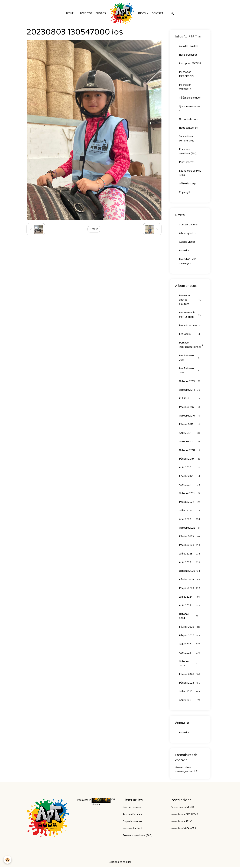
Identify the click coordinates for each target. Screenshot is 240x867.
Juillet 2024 (189, 597)
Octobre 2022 (189, 528)
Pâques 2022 (189, 502)
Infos (142, 13)
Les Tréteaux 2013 (189, 370)
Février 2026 (189, 674)
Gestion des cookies (120, 862)
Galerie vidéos (187, 242)
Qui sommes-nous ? (189, 108)
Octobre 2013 (189, 381)
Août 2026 (189, 700)
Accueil (71, 13)
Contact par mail (188, 224)
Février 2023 (189, 536)
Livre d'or (86, 13)
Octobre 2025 (189, 663)
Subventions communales (186, 138)
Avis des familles (188, 46)
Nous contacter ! (188, 128)
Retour (94, 229)
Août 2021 (189, 485)
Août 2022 (189, 519)
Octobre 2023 (189, 571)
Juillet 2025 (189, 644)
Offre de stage (187, 183)
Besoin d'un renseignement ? (186, 769)
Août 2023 (189, 562)
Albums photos (187, 233)
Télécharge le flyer (190, 98)
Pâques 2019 (189, 459)
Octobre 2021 (189, 493)
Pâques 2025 (189, 635)
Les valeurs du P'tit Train (190, 173)
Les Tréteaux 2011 (189, 357)
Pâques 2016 (189, 407)
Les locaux (189, 334)
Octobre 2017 (189, 441)
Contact (157, 13)
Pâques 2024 (189, 588)
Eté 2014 (189, 398)
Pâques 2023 (189, 545)
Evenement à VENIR (182, 807)
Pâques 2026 (189, 683)
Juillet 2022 (189, 510)
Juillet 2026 (189, 691)
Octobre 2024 (189, 616)
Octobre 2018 (189, 450)
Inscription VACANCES (185, 87)
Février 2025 (189, 627)
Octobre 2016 (189, 416)
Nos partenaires (188, 55)
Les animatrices (189, 325)
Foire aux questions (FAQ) (188, 151)
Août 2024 (189, 605)
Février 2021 (189, 476)
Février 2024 (189, 579)
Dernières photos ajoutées (190, 299)
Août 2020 (189, 467)
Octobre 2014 (189, 390)
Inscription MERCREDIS (186, 74)
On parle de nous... (189, 119)
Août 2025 (189, 653)
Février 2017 (189, 424)
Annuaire (184, 250)
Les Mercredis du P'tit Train (190, 314)
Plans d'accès (186, 162)
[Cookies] (7, 860)
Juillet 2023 (189, 553)
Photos (100, 13)
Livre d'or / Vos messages (187, 261)
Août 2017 (189, 433)
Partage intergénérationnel (192, 345)
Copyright (184, 192)
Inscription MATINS (190, 63)
